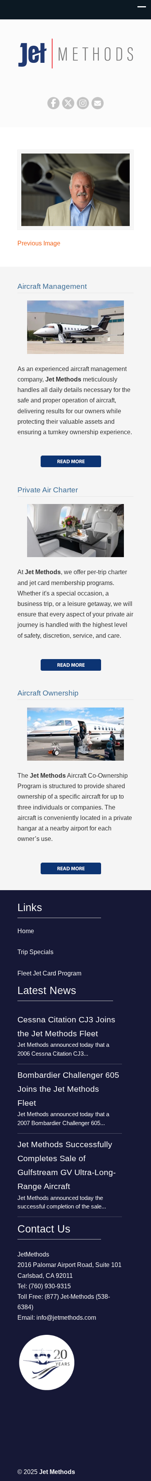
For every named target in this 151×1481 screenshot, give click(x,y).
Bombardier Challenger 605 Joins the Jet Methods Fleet (68, 1089)
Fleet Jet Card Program (49, 973)
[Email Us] (97, 107)
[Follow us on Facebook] (53, 107)
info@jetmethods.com (66, 1317)
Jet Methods (75, 51)
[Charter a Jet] (71, 461)
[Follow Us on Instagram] (83, 107)
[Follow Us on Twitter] (68, 107)
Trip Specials (35, 952)
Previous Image (38, 243)
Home (25, 931)
